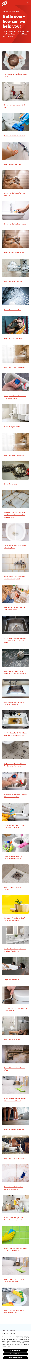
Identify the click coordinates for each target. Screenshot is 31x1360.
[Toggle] (27, 2)
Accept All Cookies (15, 1350)
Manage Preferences (15, 1357)
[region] (15, 1345)
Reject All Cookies (15, 1354)
